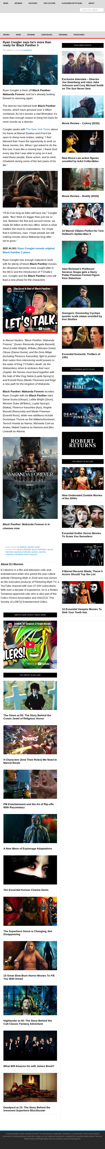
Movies (31, 547)
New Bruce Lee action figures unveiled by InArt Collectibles (80, 160)
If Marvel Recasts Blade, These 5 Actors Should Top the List (82, 573)
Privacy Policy (43, 1139)
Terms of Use (29, 1139)
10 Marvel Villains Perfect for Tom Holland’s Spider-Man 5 (83, 232)
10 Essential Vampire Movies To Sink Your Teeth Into (82, 611)
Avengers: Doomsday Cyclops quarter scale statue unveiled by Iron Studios (82, 316)
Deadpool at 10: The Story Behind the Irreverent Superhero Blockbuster (26, 1109)
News (37, 547)
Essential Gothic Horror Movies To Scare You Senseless (81, 535)
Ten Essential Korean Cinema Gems (26, 889)
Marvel (34, 552)
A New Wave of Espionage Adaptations (27, 848)
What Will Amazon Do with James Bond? (28, 1066)
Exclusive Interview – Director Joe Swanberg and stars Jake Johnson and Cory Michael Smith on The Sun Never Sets (83, 84)
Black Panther (24, 550)
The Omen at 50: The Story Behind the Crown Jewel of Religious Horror (27, 717)
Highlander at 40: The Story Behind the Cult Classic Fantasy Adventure (27, 1022)
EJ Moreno (22, 547)
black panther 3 (39, 550)
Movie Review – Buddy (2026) (80, 196)
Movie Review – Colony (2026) (81, 123)
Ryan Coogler (30, 555)
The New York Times (38, 129)
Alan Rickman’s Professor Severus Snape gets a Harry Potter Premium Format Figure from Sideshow (81, 273)
